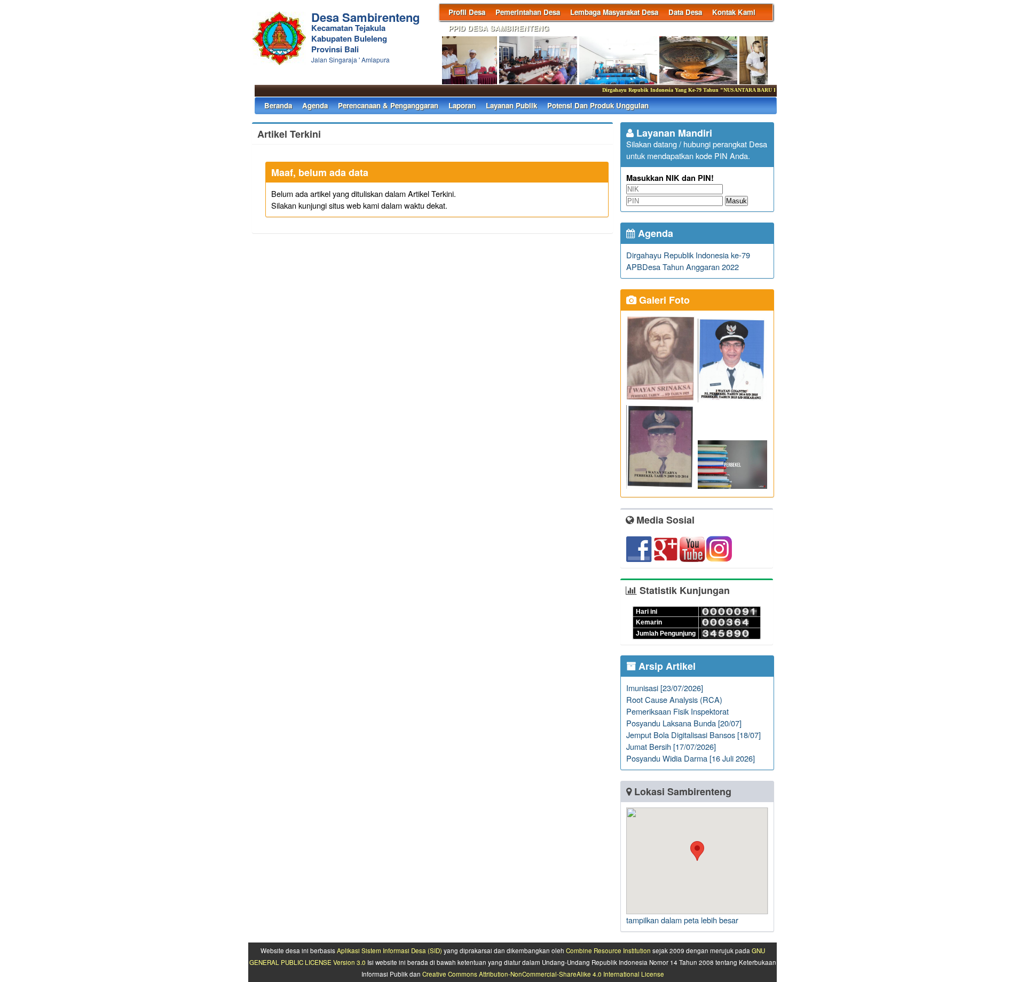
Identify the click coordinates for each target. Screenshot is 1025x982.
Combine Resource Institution (608, 950)
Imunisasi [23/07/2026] (664, 687)
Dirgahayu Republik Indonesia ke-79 (688, 254)
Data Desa (685, 12)
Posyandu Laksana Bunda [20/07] (684, 722)
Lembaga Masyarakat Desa (614, 12)
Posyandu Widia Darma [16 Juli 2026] (690, 758)
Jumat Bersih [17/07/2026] (671, 746)
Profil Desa (466, 12)
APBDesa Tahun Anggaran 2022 (682, 266)
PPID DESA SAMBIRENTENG (498, 28)
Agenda (315, 105)
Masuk (736, 201)
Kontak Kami (733, 12)
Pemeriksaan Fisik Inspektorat (677, 711)
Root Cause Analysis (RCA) (674, 699)
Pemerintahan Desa (527, 12)
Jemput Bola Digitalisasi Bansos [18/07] (693, 734)
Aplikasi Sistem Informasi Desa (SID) (389, 950)
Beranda (278, 105)
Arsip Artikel (666, 666)
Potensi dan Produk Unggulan (598, 105)
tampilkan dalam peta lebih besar (682, 919)
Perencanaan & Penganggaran (388, 105)
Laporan (462, 105)
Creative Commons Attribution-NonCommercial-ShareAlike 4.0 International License (543, 974)
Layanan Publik (511, 105)
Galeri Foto (663, 300)
